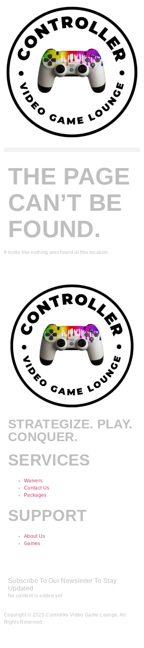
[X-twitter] (103, 565)
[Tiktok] (39, 565)
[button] (72, 150)
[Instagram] (61, 565)
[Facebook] (18, 565)
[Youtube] (82, 565)
